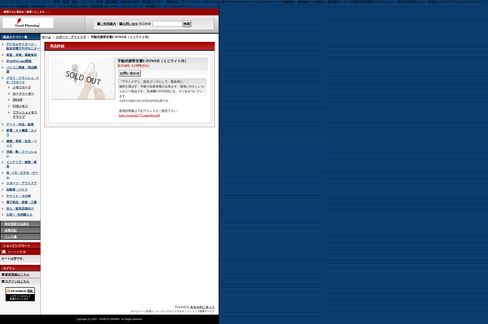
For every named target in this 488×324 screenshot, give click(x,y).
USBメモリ (20, 106)
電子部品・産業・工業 (21, 202)
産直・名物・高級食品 (21, 55)
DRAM (17, 99)
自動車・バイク (17, 189)
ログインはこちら (17, 281)
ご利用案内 (108, 24)
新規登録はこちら (17, 274)
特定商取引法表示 (17, 224)
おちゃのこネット (202, 307)
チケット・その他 (18, 196)
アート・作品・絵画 (20, 124)
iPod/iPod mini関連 (19, 61)
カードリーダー (23, 93)
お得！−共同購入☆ (19, 214)
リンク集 (11, 236)
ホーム (46, 37)
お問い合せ (130, 24)
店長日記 (11, 230)
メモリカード (22, 87)
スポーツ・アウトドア (21, 183)
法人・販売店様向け (20, 208)
